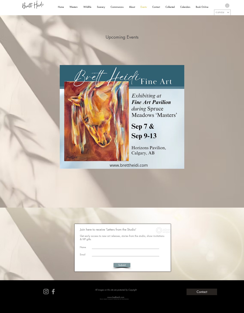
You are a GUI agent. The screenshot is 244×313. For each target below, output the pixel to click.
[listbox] (222, 12)
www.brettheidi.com (115, 297)
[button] (227, 5)
